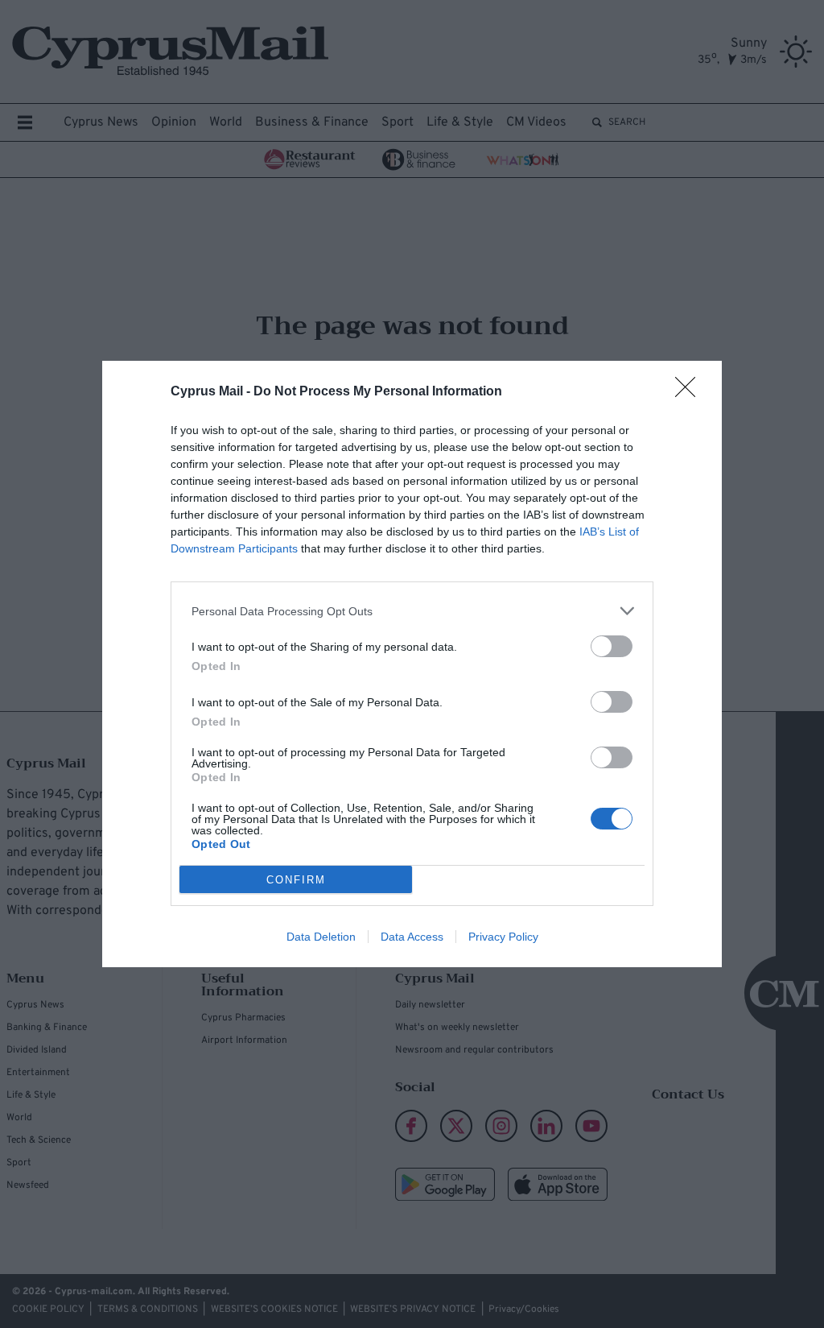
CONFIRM (296, 880)
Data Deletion (321, 936)
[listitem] (412, 610)
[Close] (690, 392)
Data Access (412, 936)
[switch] (611, 646)
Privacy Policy (503, 936)
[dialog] (412, 664)
